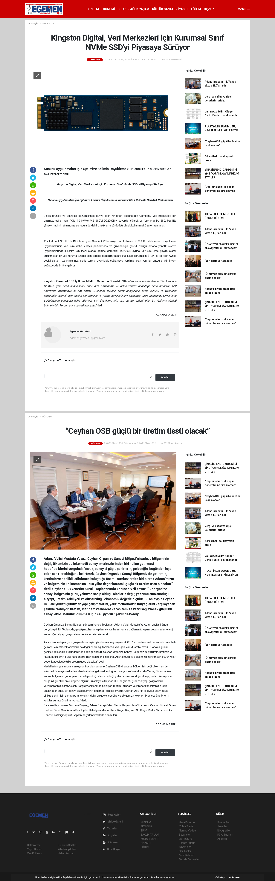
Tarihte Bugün (187, 842)
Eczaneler (184, 834)
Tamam (235, 877)
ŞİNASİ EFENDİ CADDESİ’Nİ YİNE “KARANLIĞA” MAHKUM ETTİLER (222, 173)
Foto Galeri (114, 814)
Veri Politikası (34, 853)
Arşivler (112, 835)
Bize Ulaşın (113, 849)
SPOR (121, 9)
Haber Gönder (66, 853)
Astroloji (222, 838)
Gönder (165, 377)
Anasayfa (33, 23)
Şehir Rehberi (186, 855)
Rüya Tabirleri (225, 834)
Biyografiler (224, 830)
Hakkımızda (34, 845)
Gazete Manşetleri (189, 859)
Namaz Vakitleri (188, 830)
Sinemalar (185, 846)
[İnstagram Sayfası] (42, 832)
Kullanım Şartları (67, 845)
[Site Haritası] (68, 832)
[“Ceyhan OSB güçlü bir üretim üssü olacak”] (103, 500)
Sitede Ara (223, 822)
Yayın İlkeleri (34, 849)
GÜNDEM (93, 9)
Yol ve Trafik (186, 826)
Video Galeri (115, 821)
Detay (221, 877)
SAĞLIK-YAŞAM (139, 9)
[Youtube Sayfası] (48, 832)
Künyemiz (113, 842)
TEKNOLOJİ (48, 23)
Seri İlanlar (185, 851)
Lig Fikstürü (185, 838)
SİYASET (182, 9)
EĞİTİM (196, 9)
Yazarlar (112, 828)
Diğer (208, 9)
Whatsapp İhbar (67, 849)
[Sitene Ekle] (74, 832)
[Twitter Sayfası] (35, 832)
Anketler (222, 826)
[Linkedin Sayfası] (55, 832)
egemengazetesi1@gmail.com (87, 338)
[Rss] (61, 832)
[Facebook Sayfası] (29, 832)
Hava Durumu (187, 822)
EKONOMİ (108, 9)
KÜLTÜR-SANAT (162, 9)
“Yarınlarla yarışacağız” (219, 260)
